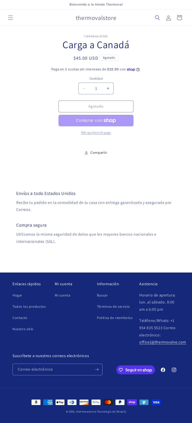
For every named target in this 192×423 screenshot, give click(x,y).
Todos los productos (29, 306)
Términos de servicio (113, 306)
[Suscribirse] (96, 369)
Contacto (20, 317)
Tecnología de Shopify (111, 411)
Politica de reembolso (115, 317)
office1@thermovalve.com (162, 342)
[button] (10, 17)
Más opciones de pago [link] (96, 132)
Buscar (102, 295)
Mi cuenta (62, 295)
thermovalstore (86, 411)
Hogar (17, 295)
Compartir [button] (98, 152)
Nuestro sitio (23, 329)
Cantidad (96, 78)
